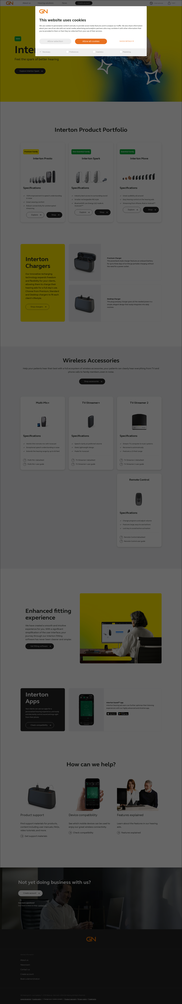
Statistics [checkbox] (99, 52)
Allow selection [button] (55, 41)
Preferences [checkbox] (73, 52)
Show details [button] (125, 41)
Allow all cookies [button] (90, 41)
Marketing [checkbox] (127, 52)
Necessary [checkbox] (46, 52)
